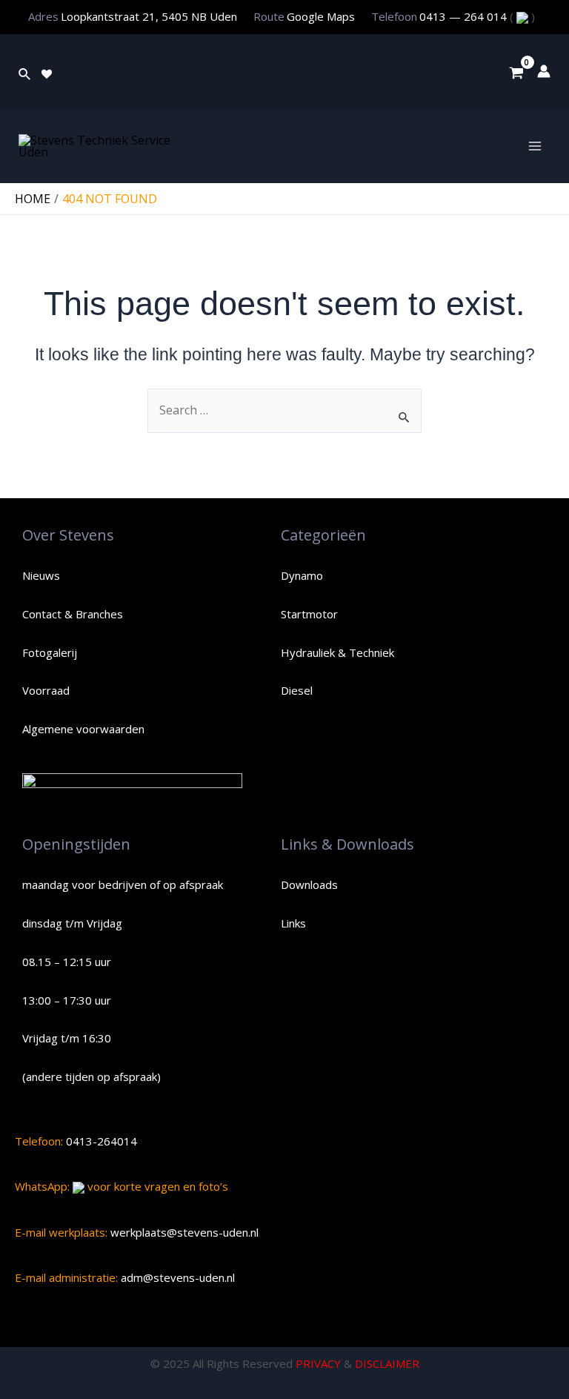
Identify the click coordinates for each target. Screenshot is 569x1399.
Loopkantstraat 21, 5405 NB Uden (149, 16)
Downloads (309, 884)
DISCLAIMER (387, 1363)
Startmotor (309, 613)
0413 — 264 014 (464, 16)
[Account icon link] (543, 71)
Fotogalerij (49, 652)
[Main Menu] (534, 146)
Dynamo (302, 575)
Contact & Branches (72, 613)
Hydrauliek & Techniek (337, 652)
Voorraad (46, 690)
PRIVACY (318, 1363)
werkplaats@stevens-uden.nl (183, 1232)
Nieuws (41, 575)
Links (293, 923)
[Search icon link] (25, 71)
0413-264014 (100, 1141)
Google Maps (321, 16)
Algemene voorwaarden (83, 728)
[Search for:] (284, 410)
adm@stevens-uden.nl (176, 1277)
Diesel (297, 690)
